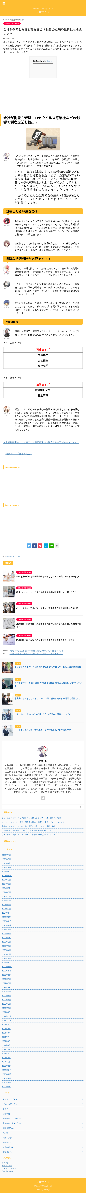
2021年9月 (6, 1029)
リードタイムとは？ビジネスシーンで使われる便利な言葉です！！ (45, 730)
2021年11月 (6, 1020)
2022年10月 (7, 975)
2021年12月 (6, 1016)
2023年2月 (6, 958)
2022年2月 (6, 1008)
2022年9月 (6, 979)
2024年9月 (6, 880)
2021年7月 (6, 1037)
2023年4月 (6, 950)
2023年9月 (6, 929)
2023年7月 (6, 938)
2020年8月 (6, 1082)
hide (49, 61)
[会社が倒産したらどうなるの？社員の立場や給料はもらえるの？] (46, 545)
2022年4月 (6, 1000)
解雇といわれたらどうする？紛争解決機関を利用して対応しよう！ (46, 592)
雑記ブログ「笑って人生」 (18, 453)
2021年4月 (6, 1049)
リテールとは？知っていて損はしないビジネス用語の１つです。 (44, 714)
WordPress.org (8, 1171)
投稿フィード (7, 1165)
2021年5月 (6, 1045)
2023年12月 (7, 917)
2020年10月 (7, 1074)
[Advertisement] (43, 96)
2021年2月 (6, 1058)
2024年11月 (6, 871)
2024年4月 (6, 900)
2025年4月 (6, 855)
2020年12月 (7, 1066)
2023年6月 (6, 942)
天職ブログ (43, 12)
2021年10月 (6, 1024)
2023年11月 (6, 921)
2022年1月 (6, 1012)
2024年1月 (6, 913)
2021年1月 (6, 1062)
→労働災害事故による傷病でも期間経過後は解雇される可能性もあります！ (41, 442)
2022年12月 (7, 967)
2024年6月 (6, 892)
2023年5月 (6, 946)
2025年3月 (6, 859)
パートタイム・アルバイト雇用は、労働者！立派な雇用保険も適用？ (47, 608)
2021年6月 (6, 1041)
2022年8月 (6, 983)
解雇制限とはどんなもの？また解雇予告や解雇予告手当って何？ (45, 640)
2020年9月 (6, 1078)
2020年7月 (6, 1086)
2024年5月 (6, 896)
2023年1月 (6, 962)
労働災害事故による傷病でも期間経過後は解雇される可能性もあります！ (37, 651)
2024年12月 (7, 867)
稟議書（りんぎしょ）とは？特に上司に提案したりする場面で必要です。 (48, 698)
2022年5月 (6, 995)
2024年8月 (6, 884)
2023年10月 (7, 925)
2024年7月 (6, 888)
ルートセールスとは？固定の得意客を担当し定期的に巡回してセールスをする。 (34, 822)
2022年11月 (6, 971)
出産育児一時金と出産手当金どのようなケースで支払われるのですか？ (48, 576)
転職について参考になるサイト (43, 1186)
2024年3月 (6, 904)
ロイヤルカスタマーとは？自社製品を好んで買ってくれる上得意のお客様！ (49, 667)
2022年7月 (6, 987)
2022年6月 (6, 991)
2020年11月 (6, 1070)
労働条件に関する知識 (13, 556)
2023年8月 (6, 933)
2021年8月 (6, 1033)
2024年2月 (6, 909)
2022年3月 (6, 1004)
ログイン (5, 1163)
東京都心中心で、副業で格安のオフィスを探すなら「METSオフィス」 (36, 654)
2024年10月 (7, 876)
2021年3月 (6, 1053)
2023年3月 (6, 954)
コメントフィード (9, 1168)
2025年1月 (6, 863)
